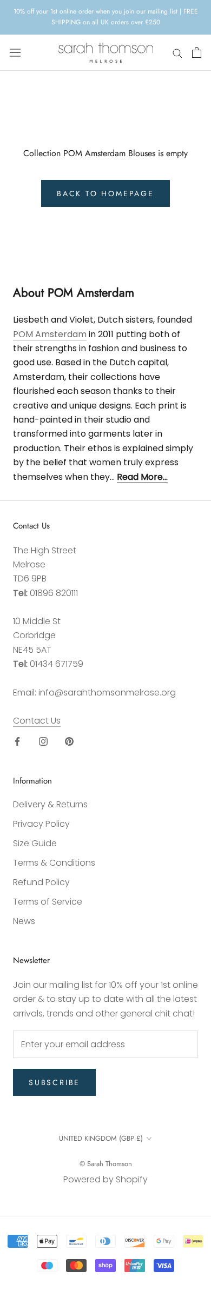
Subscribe (54, 1082)
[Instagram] (43, 741)
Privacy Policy (41, 824)
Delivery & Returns (50, 804)
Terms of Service (47, 901)
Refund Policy (41, 882)
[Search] (177, 52)
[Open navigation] (15, 52)
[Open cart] (196, 52)
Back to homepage (105, 193)
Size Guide (35, 843)
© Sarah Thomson (106, 1164)
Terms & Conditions (54, 863)
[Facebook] (17, 741)
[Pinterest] (69, 741)
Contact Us (37, 720)
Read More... (142, 477)
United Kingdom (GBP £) (101, 1138)
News (24, 921)
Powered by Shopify (105, 1179)
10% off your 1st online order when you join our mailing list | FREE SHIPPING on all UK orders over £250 (106, 16)
